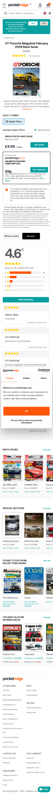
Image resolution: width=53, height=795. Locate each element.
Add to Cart (13, 492)
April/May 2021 (10, 485)
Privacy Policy (8, 724)
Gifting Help (31, 712)
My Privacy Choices (10, 747)
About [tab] (43, 378)
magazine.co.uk (32, 768)
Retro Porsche (31, 541)
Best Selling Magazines (12, 700)
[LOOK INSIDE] (26, 96)
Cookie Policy (8, 742)
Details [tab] (26, 378)
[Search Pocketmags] (5, 13)
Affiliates (6, 763)
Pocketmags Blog (10, 709)
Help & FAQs (31, 690)
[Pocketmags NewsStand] (17, 5)
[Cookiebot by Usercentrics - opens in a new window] (38, 370)
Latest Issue (9, 38)
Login (5, 785)
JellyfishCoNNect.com (35, 772)
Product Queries (9, 758)
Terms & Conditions (10, 737)
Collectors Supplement (12, 541)
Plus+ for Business (10, 719)
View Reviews (25, 299)
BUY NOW (39, 145)
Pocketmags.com (33, 763)
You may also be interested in (13, 617)
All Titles (6, 690)
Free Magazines (9, 705)
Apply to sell (8, 780)
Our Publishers (8, 714)
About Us (30, 758)
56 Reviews (34, 56)
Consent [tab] (9, 378)
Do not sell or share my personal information (26, 421)
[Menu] (4, 5)
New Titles (7, 695)
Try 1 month (39, 170)
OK (26, 411)
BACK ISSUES (10, 449)
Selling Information (10, 775)
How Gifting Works (33, 708)
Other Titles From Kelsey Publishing (15, 560)
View (5, 492)
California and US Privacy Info (13, 730)
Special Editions (13, 508)
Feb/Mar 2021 (31, 485)
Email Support (32, 695)
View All (46, 450)
